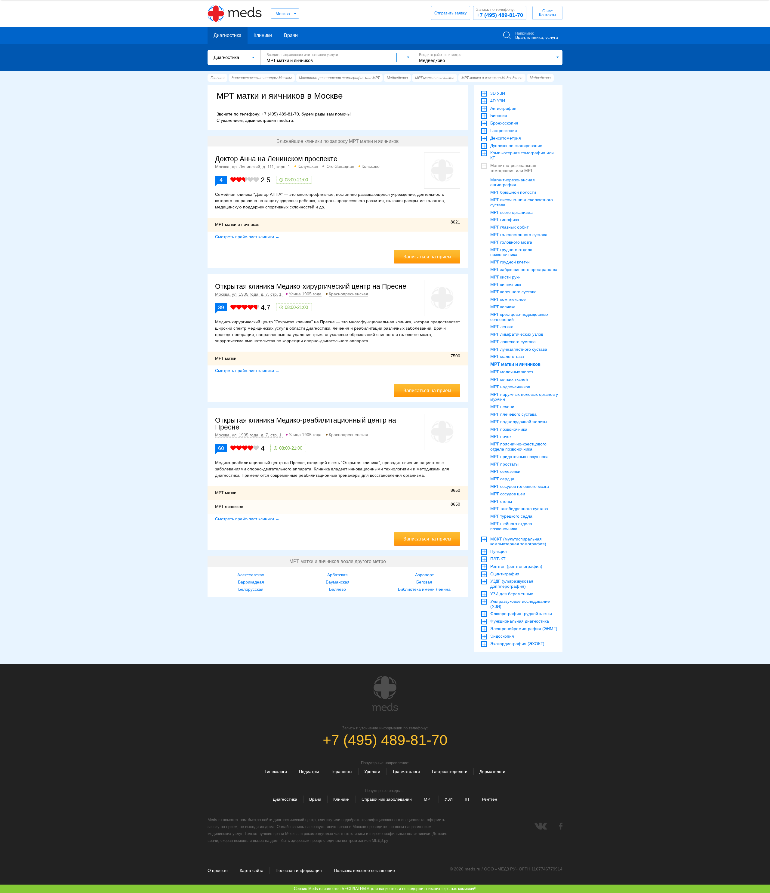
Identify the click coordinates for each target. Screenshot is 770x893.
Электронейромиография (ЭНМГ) (523, 628)
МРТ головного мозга (511, 242)
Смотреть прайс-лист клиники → (247, 236)
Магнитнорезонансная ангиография (512, 182)
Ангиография (503, 108)
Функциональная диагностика (519, 621)
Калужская (307, 166)
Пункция (498, 551)
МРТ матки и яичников (515, 364)
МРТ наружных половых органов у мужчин (524, 397)
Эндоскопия (502, 636)
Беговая (424, 582)
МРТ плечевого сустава (513, 414)
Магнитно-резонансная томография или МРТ (513, 168)
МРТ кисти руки (505, 277)
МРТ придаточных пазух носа (519, 456)
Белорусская (250, 589)
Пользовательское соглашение (364, 870)
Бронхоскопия (504, 123)
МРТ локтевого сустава (513, 341)
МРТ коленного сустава (513, 291)
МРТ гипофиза (504, 219)
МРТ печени (502, 406)
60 (221, 448)
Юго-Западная (339, 166)
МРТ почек (500, 436)
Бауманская (338, 582)
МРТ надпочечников (510, 386)
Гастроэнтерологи (449, 771)
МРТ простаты (504, 464)
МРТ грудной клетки (510, 262)
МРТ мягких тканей (509, 379)
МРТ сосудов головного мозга (519, 486)
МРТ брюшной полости (513, 192)
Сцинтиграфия (504, 573)
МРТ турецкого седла (511, 516)
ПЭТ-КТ (498, 558)
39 (221, 307)
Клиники (263, 35)
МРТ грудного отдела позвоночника (511, 252)
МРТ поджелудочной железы (518, 421)
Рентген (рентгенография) (516, 566)
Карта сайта (251, 870)
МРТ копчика (503, 306)
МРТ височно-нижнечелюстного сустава (521, 202)
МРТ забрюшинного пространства (523, 269)
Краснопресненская (348, 293)
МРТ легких (501, 326)
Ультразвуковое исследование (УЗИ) (520, 604)
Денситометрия (505, 138)
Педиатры (309, 771)
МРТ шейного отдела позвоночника (511, 526)
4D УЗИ (497, 100)
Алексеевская (250, 574)
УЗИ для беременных (511, 593)
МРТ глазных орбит (509, 227)
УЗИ (449, 799)
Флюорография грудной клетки (521, 613)
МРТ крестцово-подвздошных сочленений (519, 317)
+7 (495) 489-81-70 (499, 12)
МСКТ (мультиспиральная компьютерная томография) (518, 542)
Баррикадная (251, 582)
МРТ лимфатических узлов (516, 334)
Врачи (291, 35)
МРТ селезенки (505, 471)
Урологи (372, 771)
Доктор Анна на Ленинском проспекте (276, 159)
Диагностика (228, 35)
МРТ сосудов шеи (507, 493)
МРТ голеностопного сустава (518, 234)
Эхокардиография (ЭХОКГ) (517, 643)
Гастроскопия (503, 130)
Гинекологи (276, 771)
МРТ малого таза (507, 356)
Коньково (371, 166)
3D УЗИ (497, 93)
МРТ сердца (502, 478)
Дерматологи (492, 771)
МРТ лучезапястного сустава (518, 349)
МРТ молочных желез (511, 371)
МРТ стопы (501, 501)
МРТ (428, 799)
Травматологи (406, 771)
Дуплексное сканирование (516, 145)
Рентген (489, 799)
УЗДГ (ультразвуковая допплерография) (511, 584)
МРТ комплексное (508, 299)
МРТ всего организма (511, 212)
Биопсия (498, 115)
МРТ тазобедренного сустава (519, 508)
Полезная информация (299, 870)
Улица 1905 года (305, 293)
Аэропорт (424, 574)
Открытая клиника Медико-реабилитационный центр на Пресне (305, 423)
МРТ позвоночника (508, 429)
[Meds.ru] (385, 693)
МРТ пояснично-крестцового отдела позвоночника (518, 446)
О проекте (218, 870)
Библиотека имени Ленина (424, 589)
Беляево (337, 589)
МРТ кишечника (505, 284)
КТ (467, 799)
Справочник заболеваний (387, 799)
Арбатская (337, 574)
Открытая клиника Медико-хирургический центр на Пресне (310, 286)
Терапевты (341, 771)
